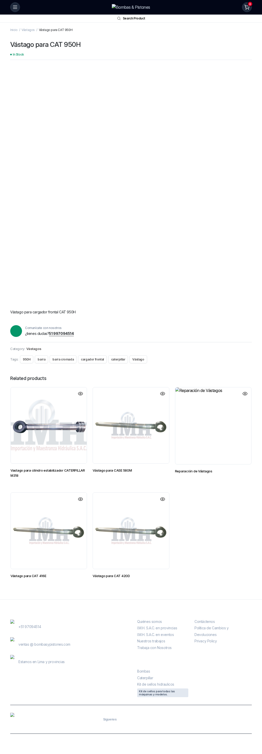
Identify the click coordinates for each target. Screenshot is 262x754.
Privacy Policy (205, 641)
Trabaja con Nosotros (154, 647)
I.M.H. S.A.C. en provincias (157, 628)
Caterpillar (145, 678)
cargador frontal (92, 359)
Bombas (143, 671)
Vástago (138, 359)
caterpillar (118, 359)
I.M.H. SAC (187, 744)
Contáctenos (204, 621)
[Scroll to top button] (254, 731)
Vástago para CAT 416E (28, 576)
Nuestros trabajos (151, 641)
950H (26, 359)
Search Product (134, 18)
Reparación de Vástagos (193, 471)
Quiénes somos (149, 621)
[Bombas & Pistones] (131, 7)
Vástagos (28, 30)
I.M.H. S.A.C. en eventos (155, 634)
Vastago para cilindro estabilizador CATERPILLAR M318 (47, 472)
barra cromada (63, 359)
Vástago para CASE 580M (112, 470)
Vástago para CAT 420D (111, 576)
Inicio (14, 30)
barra (41, 359)
